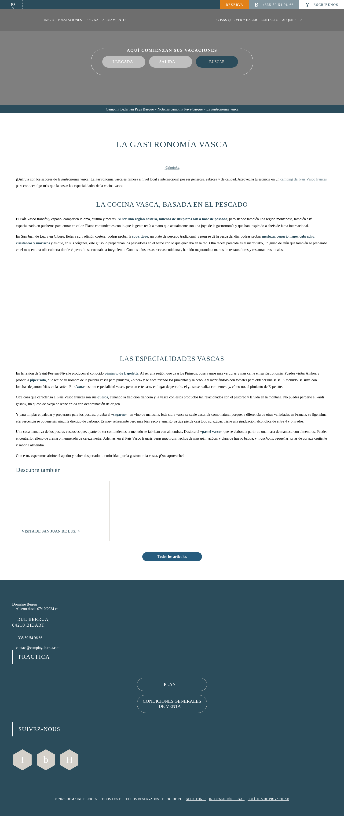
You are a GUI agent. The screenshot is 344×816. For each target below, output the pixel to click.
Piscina (92, 20)
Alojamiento (113, 20)
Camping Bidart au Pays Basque (130, 109)
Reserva (234, 5)
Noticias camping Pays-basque (180, 109)
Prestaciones (70, 20)
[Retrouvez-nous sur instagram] (46, 759)
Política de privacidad (268, 799)
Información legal (227, 799)
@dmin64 (172, 168)
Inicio (49, 20)
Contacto (269, 20)
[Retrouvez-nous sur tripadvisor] (69, 759)
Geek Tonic (196, 799)
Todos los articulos (172, 557)
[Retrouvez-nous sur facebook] (22, 759)
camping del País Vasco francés (303, 179)
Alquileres (292, 20)
